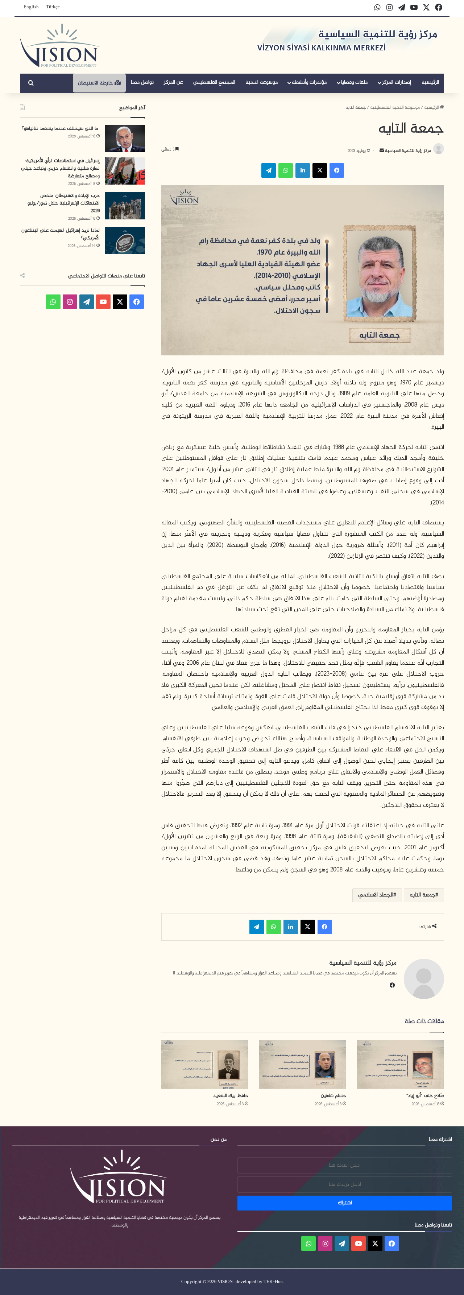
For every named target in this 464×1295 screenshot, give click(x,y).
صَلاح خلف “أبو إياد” (425, 1096)
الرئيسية (430, 82)
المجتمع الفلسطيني (214, 82)
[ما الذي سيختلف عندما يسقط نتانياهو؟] (125, 138)
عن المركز (173, 82)
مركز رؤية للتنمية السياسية (407, 150)
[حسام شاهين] (302, 1064)
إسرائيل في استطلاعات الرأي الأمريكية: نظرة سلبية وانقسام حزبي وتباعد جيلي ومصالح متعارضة (60, 168)
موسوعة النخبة (261, 82)
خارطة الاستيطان (96, 83)
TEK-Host (274, 1282)
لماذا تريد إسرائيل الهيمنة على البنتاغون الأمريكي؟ (60, 234)
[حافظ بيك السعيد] (204, 1064)
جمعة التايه (422, 895)
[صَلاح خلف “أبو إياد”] (400, 1064)
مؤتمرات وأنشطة (309, 82)
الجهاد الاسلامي (375, 895)
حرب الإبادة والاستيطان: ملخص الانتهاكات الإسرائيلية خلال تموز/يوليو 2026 (64, 203)
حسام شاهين (333, 1096)
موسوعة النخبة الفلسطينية (395, 108)
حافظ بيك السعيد (230, 1096)
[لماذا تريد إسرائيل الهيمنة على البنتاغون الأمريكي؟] (125, 240)
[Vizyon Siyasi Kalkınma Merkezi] (60, 45)
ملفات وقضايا (354, 82)
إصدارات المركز (396, 82)
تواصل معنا (142, 82)
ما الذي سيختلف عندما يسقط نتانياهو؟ (61, 128)
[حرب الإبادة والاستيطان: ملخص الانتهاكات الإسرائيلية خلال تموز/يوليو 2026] (125, 205)
